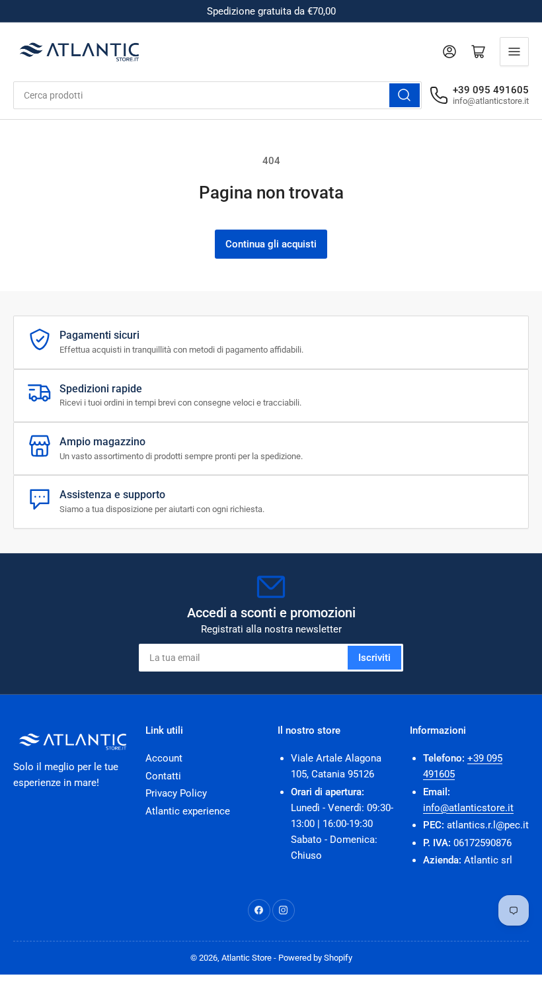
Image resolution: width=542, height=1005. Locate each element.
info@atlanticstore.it (468, 808)
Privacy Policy (176, 793)
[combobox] (217, 95)
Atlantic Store (246, 958)
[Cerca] (404, 95)
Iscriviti (374, 658)
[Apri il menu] (514, 51)
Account (163, 758)
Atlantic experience (187, 811)
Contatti (163, 776)
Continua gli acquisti (271, 244)
